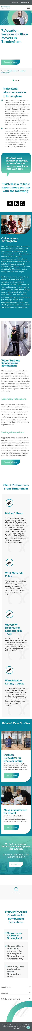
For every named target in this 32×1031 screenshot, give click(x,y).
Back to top (16, 893)
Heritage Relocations (12, 432)
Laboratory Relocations (13, 399)
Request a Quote (10, 62)
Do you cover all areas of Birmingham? (14, 936)
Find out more (11, 776)
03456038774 (23, 2)
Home (3, 71)
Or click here (16, 864)
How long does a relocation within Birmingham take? (15, 971)
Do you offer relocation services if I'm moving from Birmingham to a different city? (15, 952)
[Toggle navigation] (28, 7)
